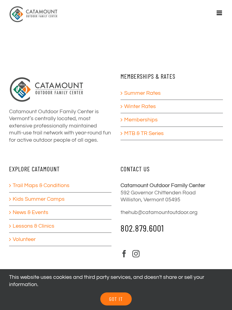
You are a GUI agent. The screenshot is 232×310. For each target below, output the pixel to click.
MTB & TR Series (144, 133)
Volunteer (24, 239)
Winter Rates (140, 106)
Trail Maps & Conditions (41, 185)
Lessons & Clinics (33, 226)
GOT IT (116, 298)
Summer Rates (142, 93)
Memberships (141, 120)
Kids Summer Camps (39, 199)
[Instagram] (136, 253)
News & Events (30, 212)
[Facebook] (124, 253)
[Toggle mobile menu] (220, 13)
